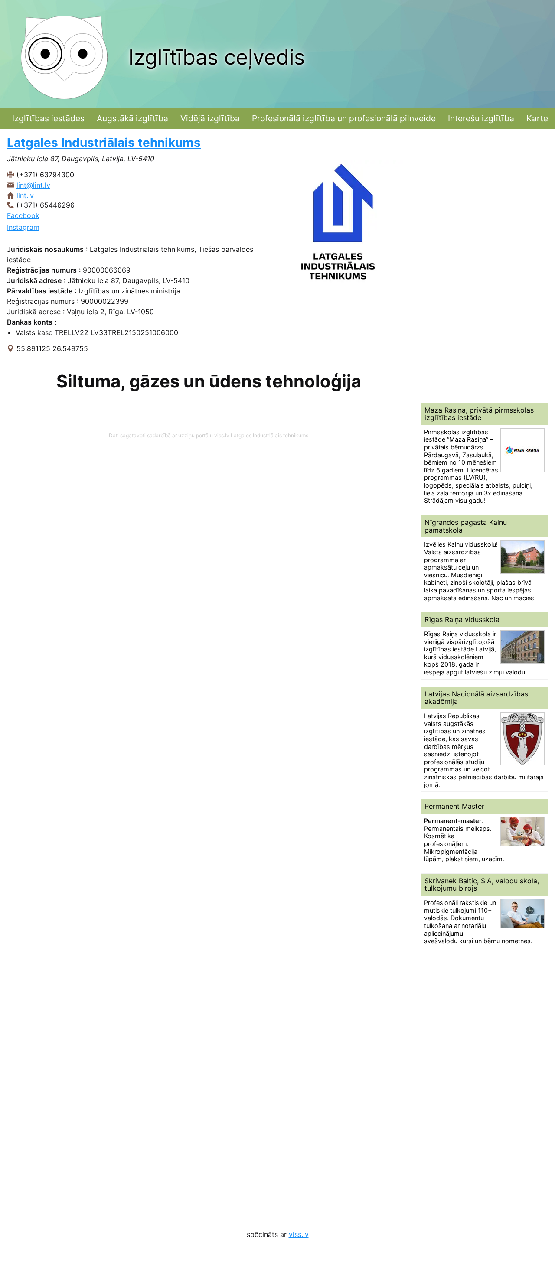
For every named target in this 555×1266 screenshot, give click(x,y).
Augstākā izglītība (132, 118)
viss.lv (299, 1234)
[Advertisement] (484, 266)
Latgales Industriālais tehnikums (104, 142)
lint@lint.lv (33, 185)
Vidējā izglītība (210, 118)
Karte (537, 118)
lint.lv (25, 195)
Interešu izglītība (481, 118)
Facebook (23, 215)
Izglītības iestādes (48, 118)
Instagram (23, 227)
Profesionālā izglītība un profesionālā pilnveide (344, 118)
